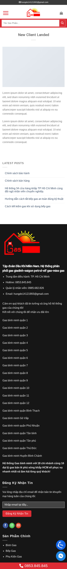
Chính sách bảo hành (17, 173)
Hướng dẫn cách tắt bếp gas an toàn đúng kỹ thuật (34, 199)
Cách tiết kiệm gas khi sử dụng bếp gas (27, 206)
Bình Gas (11, 545)
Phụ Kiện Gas (14, 556)
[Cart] (62, 13)
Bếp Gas (11, 551)
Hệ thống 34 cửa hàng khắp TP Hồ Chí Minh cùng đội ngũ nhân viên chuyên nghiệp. (34, 190)
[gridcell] (33, 285)
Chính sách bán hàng (17, 180)
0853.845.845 (36, 566)
